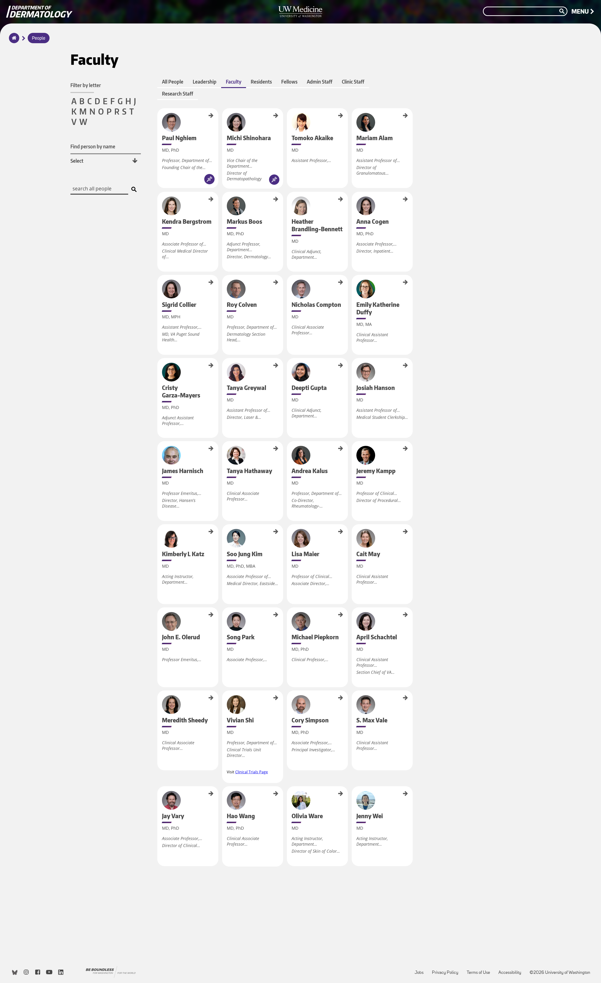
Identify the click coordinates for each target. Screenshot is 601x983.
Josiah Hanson (353, 366)
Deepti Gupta (288, 365)
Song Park (223, 612)
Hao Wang (223, 792)
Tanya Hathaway (223, 450)
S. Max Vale (353, 696)
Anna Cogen (353, 198)
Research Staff (177, 93)
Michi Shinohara (223, 117)
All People (172, 81)
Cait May (353, 529)
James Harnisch (159, 450)
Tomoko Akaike (288, 116)
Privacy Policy (447, 970)
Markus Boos (223, 199)
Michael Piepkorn (288, 617)
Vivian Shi (223, 695)
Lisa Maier (288, 530)
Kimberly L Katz (159, 533)
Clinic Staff (353, 81)
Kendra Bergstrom (159, 202)
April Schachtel (353, 615)
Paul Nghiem (159, 115)
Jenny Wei (353, 791)
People (38, 38)
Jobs (421, 970)
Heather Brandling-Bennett (288, 207)
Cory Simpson (288, 697)
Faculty (233, 81)
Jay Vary (159, 790)
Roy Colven (223, 281)
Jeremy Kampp (353, 449)
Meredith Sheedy (159, 699)
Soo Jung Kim (223, 531)
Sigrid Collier (159, 282)
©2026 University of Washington (560, 973)
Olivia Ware (288, 792)
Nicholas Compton (288, 285)
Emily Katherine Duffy (353, 287)
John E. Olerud (159, 615)
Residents (261, 81)
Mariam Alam (353, 115)
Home (13, 41)
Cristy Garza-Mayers (159, 369)
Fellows (289, 81)
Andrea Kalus (288, 448)
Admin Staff (319, 81)
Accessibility (511, 970)
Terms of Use (480, 970)
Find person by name (92, 146)
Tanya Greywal (223, 366)
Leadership (204, 81)
